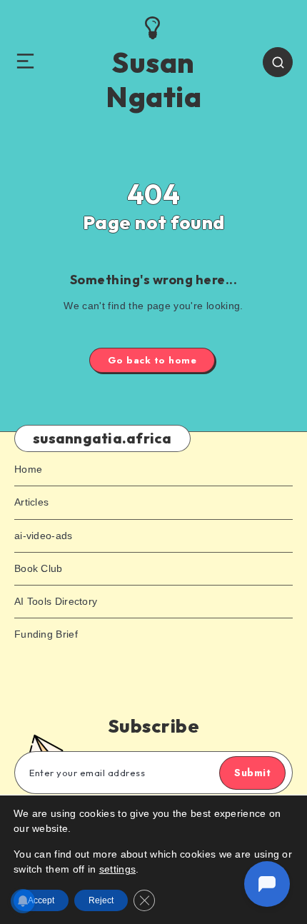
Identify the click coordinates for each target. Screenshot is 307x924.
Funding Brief (46, 634)
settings (117, 869)
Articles (31, 502)
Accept (41, 900)
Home (28, 469)
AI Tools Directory (55, 601)
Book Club (38, 568)
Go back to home (152, 360)
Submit (252, 772)
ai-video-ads (43, 535)
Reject (101, 900)
